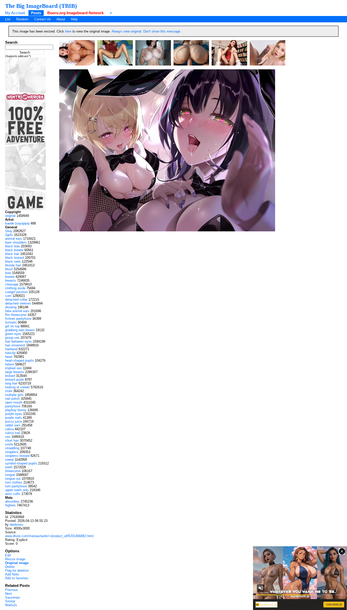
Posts (36, 13)
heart (8, 357)
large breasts (14, 372)
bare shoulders (16, 242)
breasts (10, 280)
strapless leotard (17, 456)
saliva (9, 429)
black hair (12, 254)
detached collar (16, 299)
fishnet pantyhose (18, 318)
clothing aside (15, 288)
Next (8, 594)
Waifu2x (11, 605)
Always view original (126, 31)
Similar (10, 601)
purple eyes (13, 414)
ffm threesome (15, 315)
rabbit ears (13, 425)
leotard (10, 376)
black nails (13, 261)
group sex (12, 338)
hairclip (10, 353)
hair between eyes (18, 341)
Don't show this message (161, 31)
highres (10, 505)
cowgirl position (16, 292)
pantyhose (12, 406)
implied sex (13, 368)
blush (9, 269)
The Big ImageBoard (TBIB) (41, 6)
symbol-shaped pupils (21, 463)
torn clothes (13, 482)
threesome (13, 471)
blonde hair (13, 265)
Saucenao (12, 597)
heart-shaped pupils (19, 360)
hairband (11, 349)
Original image (16, 563)
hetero (9, 364)
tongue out (13, 478)
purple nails (13, 418)
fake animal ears (17, 311)
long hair (11, 383)
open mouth (13, 402)
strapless (12, 452)
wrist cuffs (12, 494)
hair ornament (15, 345)
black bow (12, 246)
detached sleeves (18, 303)
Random (22, 19)
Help (74, 19)
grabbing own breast (20, 330)
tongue (10, 475)
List (7, 19)
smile (9, 444)
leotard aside (14, 379)
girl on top (12, 326)
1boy (8, 231)
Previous (11, 590)
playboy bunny (15, 410)
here (68, 31)
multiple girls (14, 395)
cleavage (11, 284)
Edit (8, 555)
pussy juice (13, 421)
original (10, 216)
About (60, 19)
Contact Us (42, 19)
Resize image (15, 559)
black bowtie (14, 250)
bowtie (9, 277)
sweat (9, 459)
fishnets (11, 322)
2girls (9, 235)
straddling (12, 448)
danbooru (16, 524)
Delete (9, 567)
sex (7, 437)
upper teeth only (17, 490)
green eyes (13, 334)
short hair (12, 440)
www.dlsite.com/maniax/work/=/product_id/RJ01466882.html (49, 536)
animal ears (13, 238)
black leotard (14, 258)
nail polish (12, 398)
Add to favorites (16, 578)
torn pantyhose (16, 486)
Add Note (12, 574)
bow (8, 273)
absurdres (12, 501)
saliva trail (12, 433)
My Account (15, 13)
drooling (11, 307)
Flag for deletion (17, 570)
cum (8, 296)
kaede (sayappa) (17, 223)
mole (8, 391)
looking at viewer (17, 387)
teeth (8, 467)
